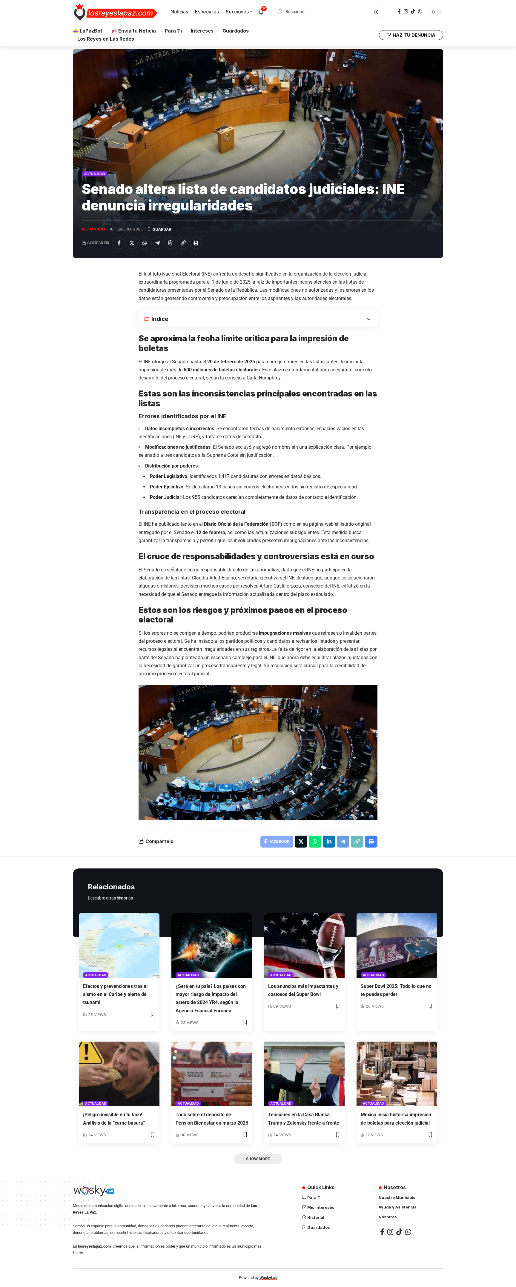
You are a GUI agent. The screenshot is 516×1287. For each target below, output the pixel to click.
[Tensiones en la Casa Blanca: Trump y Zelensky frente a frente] (304, 1074)
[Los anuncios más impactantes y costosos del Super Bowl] (304, 945)
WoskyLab (268, 1277)
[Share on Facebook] (119, 243)
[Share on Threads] (170, 243)
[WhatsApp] (420, 11)
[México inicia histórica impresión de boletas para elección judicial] (397, 1074)
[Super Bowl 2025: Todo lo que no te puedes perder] (397, 945)
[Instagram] (405, 11)
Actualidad (94, 174)
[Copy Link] (183, 243)
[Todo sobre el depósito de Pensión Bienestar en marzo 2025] (211, 1074)
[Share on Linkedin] (329, 842)
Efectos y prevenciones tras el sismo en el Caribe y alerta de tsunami (115, 994)
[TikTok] (413, 11)
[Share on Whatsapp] (144, 243)
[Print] (196, 243)
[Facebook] (399, 11)
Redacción (93, 229)
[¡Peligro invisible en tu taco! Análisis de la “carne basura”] (119, 1074)
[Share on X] (132, 243)
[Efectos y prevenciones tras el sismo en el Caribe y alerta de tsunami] (119, 945)
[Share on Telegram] (157, 243)
